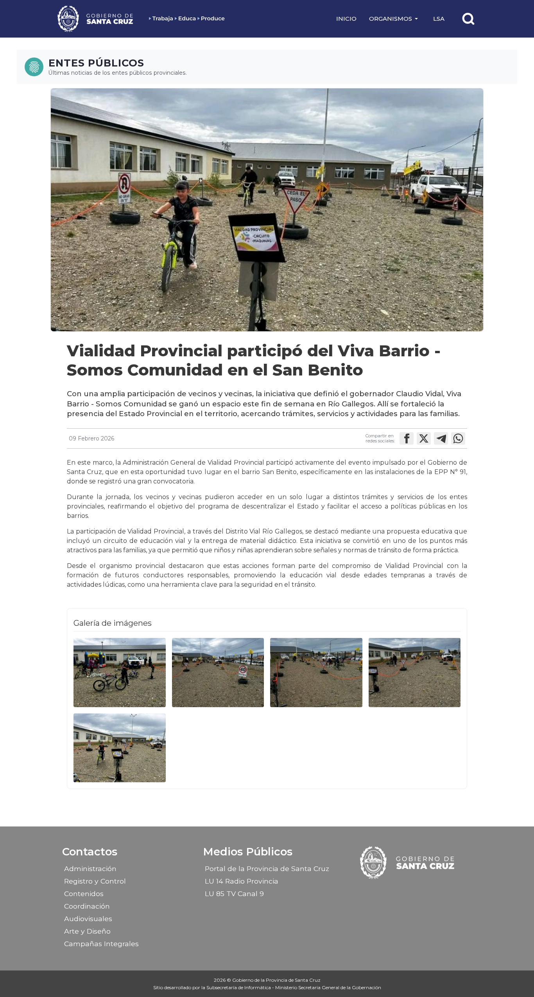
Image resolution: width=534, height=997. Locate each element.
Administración (90, 868)
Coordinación (87, 906)
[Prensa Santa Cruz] (96, 18)
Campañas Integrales (101, 944)
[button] (395, 18)
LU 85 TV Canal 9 (234, 893)
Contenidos (84, 893)
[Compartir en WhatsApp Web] (458, 438)
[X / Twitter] (415, 891)
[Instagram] (401, 891)
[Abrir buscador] (468, 19)
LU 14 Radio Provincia (241, 881)
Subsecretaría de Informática (239, 987)
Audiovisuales (88, 918)
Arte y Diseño (87, 931)
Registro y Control (95, 881)
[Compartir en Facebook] (407, 438)
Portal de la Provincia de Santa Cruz (267, 868)
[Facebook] (387, 891)
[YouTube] (428, 891)
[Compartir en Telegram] (441, 438)
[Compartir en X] (424, 438)
